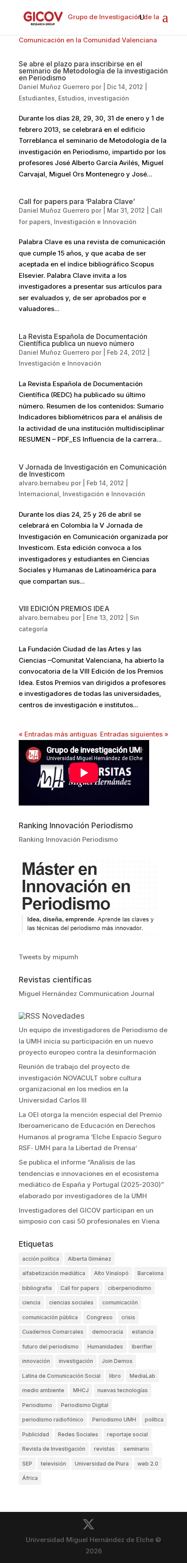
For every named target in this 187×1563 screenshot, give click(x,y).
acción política (40, 1258)
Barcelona (150, 1273)
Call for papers (79, 1288)
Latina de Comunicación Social (61, 1376)
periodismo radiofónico (52, 1419)
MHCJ (81, 1390)
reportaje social (127, 1434)
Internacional (39, 494)
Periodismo (37, 1405)
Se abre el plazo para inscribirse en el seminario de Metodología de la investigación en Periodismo (93, 70)
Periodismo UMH (114, 1419)
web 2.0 (147, 1463)
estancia (143, 1331)
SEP (27, 1463)
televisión (53, 1463)
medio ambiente (43, 1390)
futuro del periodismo (50, 1346)
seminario (136, 1448)
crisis (128, 1317)
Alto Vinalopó (111, 1273)
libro (115, 1376)
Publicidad (35, 1434)
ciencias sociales (71, 1302)
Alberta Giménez (89, 1258)
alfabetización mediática (53, 1273)
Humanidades (105, 1346)
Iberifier (142, 1346)
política (154, 1419)
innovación (36, 1361)
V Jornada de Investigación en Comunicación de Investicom (93, 470)
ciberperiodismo (129, 1288)
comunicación (120, 1302)
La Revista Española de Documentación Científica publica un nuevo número (83, 340)
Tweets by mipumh (48, 957)
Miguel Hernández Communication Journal (86, 993)
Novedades (63, 1015)
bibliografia (37, 1288)
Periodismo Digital (84, 1405)
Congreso (100, 1317)
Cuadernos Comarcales (52, 1331)
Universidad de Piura (102, 1463)
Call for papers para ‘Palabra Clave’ (77, 201)
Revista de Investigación (53, 1448)
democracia (107, 1331)
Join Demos (117, 1361)
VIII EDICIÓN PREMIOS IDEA (64, 608)
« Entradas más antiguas (58, 734)
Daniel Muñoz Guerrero (54, 86)
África (30, 1478)
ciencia (31, 1302)
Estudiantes (37, 98)
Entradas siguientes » (134, 734)
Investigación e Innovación (95, 221)
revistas (104, 1448)
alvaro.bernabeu (44, 483)
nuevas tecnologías (122, 1390)
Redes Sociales (78, 1434)
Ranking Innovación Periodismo (68, 839)
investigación (108, 98)
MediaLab (142, 1376)
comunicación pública (50, 1317)
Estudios (71, 98)
